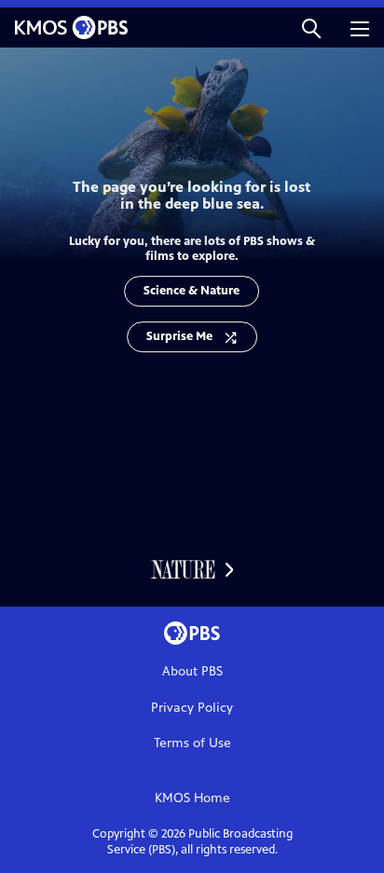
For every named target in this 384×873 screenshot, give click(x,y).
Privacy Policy (192, 708)
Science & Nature (192, 290)
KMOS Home (192, 798)
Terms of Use (192, 743)
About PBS (192, 671)
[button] (311, 27)
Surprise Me (179, 336)
